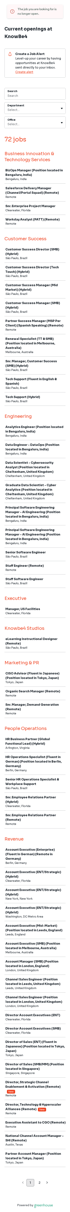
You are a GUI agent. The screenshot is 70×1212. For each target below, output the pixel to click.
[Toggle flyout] (62, 108)
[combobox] (7, 110)
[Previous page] (23, 1183)
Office (11, 119)
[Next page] (47, 1183)
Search (12, 91)
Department (15, 105)
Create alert (24, 72)
